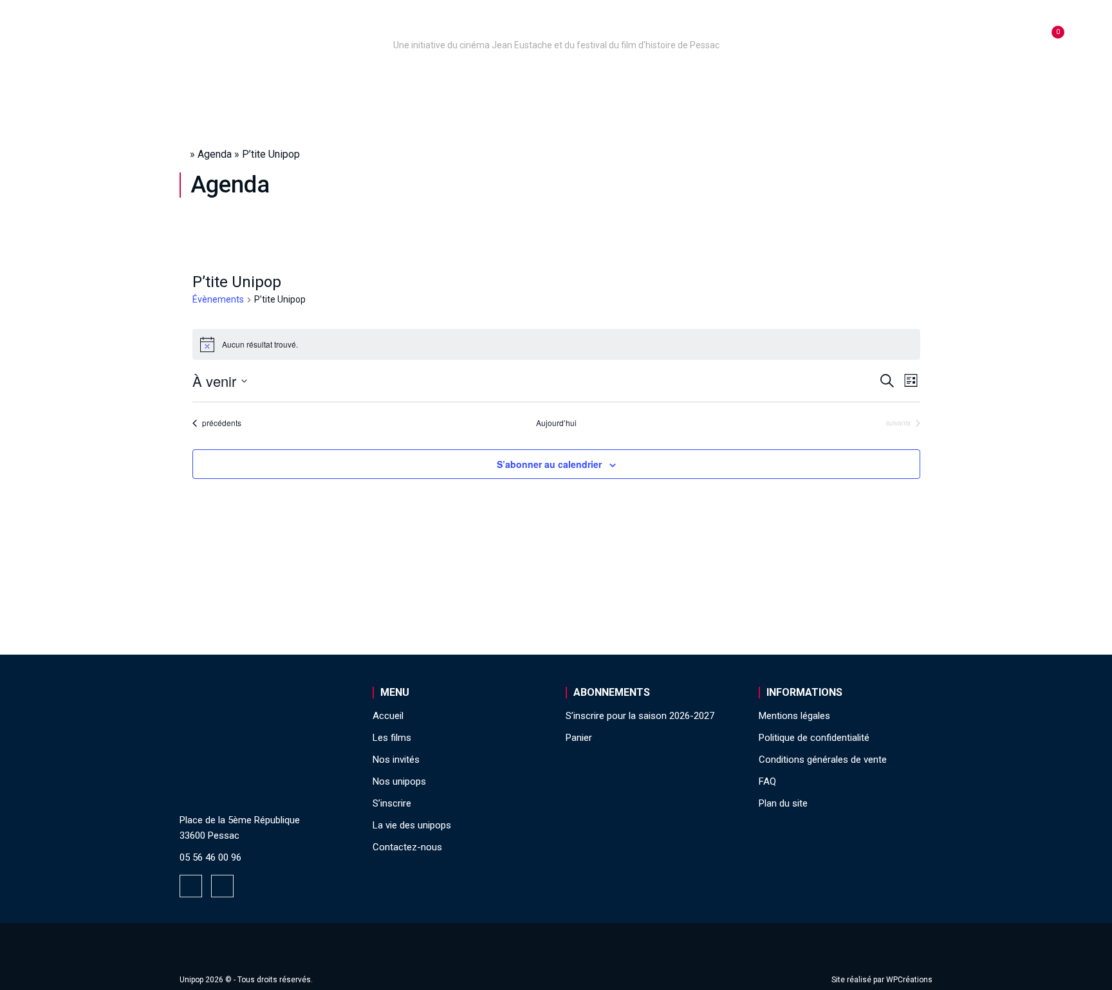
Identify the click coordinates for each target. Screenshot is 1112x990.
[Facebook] (191, 886)
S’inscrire (717, 79)
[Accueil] (556, 27)
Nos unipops (339, 79)
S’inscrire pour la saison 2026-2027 (640, 716)
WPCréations (909, 979)
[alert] (556, 344)
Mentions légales (794, 716)
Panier (579, 737)
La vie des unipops (824, 79)
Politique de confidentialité (814, 737)
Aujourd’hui (556, 423)
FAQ (767, 781)
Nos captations (448, 79)
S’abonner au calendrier (549, 464)
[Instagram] (222, 886)
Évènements (218, 299)
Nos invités (631, 79)
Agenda (215, 154)
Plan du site (783, 803)
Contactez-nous (407, 847)
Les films (547, 79)
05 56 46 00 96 (210, 857)
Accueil (255, 79)
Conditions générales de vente (823, 759)
